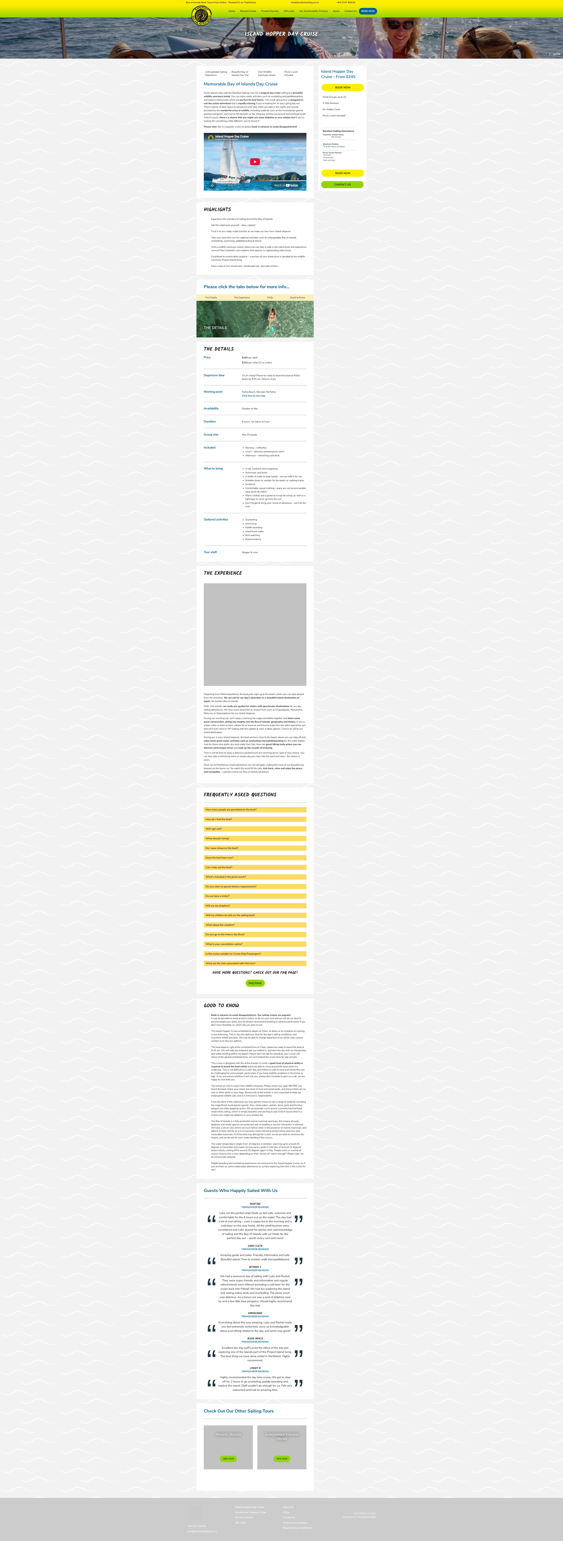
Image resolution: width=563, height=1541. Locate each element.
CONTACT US (342, 184)
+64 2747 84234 (345, 2)
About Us (288, 1507)
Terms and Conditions (295, 1522)
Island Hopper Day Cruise (249, 1507)
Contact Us (351, 11)
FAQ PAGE (255, 983)
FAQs (286, 1512)
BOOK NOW (349, 87)
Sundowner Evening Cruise (250, 1512)
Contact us (289, 1517)
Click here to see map (253, 395)
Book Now (368, 11)
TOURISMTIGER (366, 1517)
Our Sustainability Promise (313, 11)
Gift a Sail (289, 11)
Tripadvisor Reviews (255, 1207)
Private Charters (270, 11)
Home (232, 11)
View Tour (228, 1458)
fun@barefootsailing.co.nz (305, 2)
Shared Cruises (248, 11)
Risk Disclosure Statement (298, 1528)
